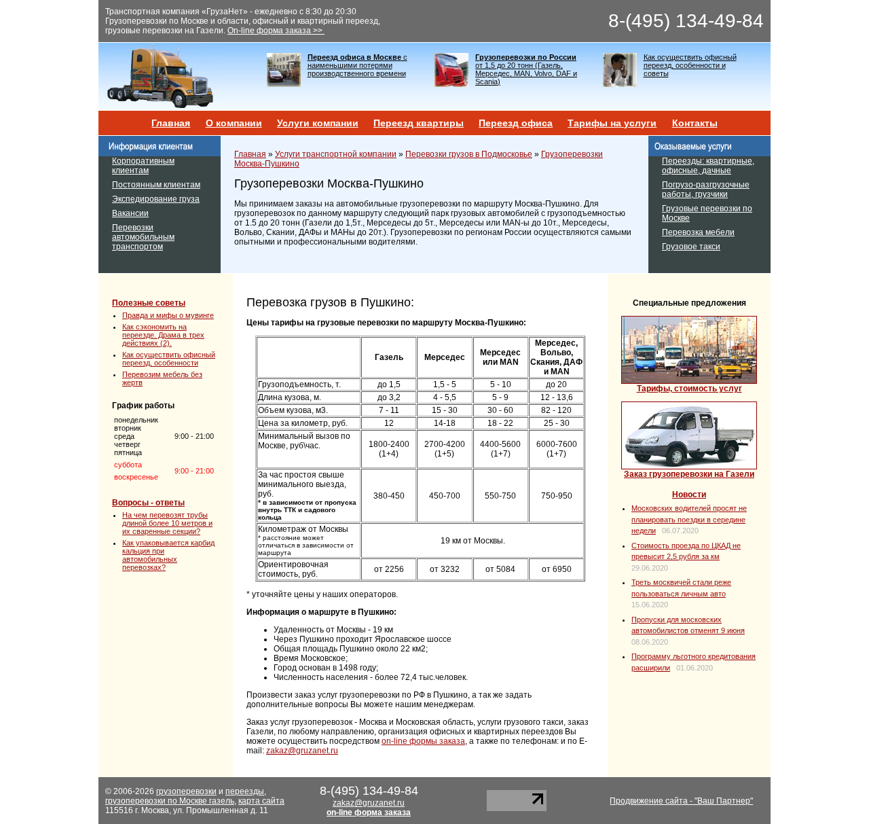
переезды (244, 791)
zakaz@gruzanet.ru (302, 750)
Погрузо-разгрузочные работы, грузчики (706, 189)
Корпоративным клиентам (143, 165)
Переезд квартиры (418, 123)
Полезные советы (148, 303)
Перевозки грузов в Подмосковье (468, 154)
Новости (689, 494)
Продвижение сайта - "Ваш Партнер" (681, 801)
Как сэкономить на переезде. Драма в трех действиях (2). (163, 335)
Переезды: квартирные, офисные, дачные (708, 165)
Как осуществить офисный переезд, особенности (168, 359)
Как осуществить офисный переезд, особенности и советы (690, 65)
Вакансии (130, 213)
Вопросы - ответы (148, 502)
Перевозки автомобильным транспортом (143, 237)
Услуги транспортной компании (335, 154)
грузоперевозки (186, 791)
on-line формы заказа (423, 741)
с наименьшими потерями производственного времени (357, 65)
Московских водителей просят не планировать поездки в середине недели (689, 519)
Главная (170, 123)
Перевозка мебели (698, 232)
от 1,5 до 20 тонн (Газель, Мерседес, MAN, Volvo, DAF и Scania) (526, 69)
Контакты (695, 123)
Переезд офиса (516, 123)
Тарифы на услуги (612, 123)
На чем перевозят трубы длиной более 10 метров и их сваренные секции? (167, 523)
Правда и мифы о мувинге (168, 315)
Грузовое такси (691, 246)
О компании (234, 123)
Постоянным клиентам (156, 185)
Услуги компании (317, 123)
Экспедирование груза (156, 199)
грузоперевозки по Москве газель (169, 801)
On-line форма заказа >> (276, 30)
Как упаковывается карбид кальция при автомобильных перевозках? (168, 555)
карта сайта (261, 801)
